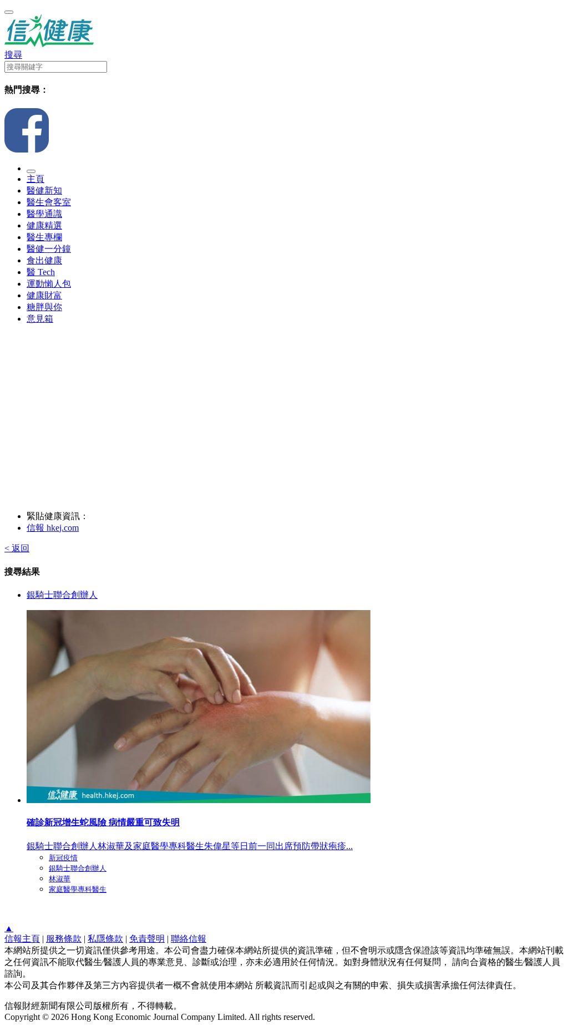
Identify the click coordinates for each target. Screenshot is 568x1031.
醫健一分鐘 (49, 248)
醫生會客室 (49, 202)
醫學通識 (44, 214)
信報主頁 (22, 938)
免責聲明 (147, 938)
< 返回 (16, 548)
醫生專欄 (44, 237)
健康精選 (44, 225)
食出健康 (44, 260)
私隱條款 (105, 938)
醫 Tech (41, 272)
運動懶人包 (49, 283)
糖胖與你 (44, 307)
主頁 (35, 179)
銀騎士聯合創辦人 (62, 595)
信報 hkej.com (53, 527)
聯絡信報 (188, 938)
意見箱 (40, 318)
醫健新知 (44, 190)
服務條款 (64, 938)
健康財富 (44, 295)
